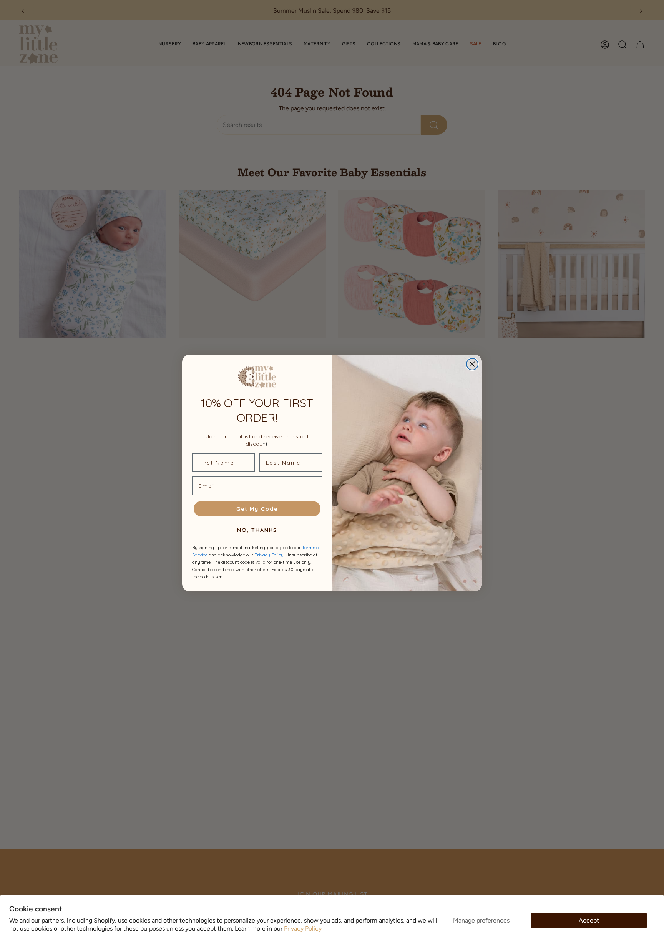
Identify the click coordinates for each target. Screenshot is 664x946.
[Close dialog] (472, 364)
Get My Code (257, 508)
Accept (589, 920)
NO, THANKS (257, 529)
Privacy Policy (303, 928)
